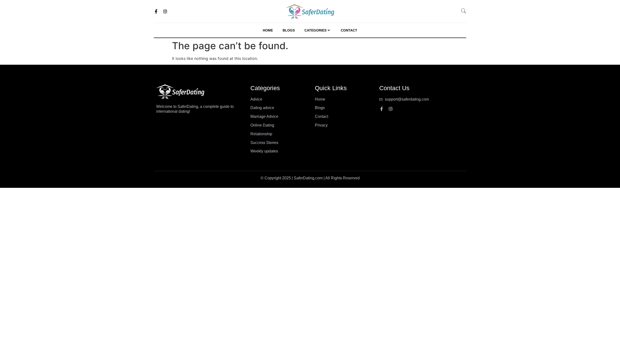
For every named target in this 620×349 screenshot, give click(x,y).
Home (268, 30)
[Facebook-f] (156, 11)
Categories (315, 30)
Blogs (289, 30)
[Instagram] (165, 11)
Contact (349, 30)
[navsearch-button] (466, 11)
